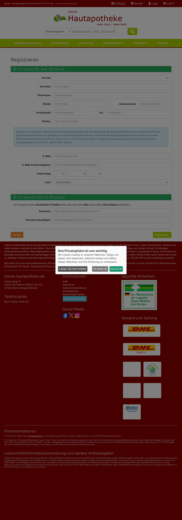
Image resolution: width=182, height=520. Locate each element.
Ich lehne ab (100, 268)
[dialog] (91, 260)
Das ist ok (116, 268)
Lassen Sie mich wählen (73, 268)
